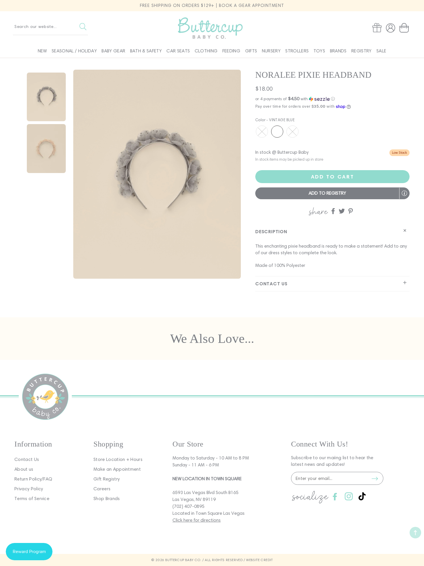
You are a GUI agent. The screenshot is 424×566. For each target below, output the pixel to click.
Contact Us (26, 459)
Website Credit (259, 560)
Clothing (206, 51)
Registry (361, 51)
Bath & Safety (146, 51)
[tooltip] (404, 193)
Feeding (231, 51)
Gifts (251, 51)
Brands (338, 51)
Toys (319, 51)
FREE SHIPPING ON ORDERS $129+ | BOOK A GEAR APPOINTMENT (212, 5)
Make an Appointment (117, 469)
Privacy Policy (28, 488)
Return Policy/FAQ (33, 479)
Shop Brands (106, 498)
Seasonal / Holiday (74, 51)
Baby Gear (113, 51)
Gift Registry (106, 479)
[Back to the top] (415, 532)
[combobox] (50, 26)
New (42, 51)
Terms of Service (31, 498)
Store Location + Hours (117, 459)
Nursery (271, 51)
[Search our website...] (83, 26)
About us (23, 469)
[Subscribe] (374, 478)
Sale (381, 51)
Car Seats (178, 51)
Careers (101, 488)
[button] (405, 28)
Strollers (297, 51)
